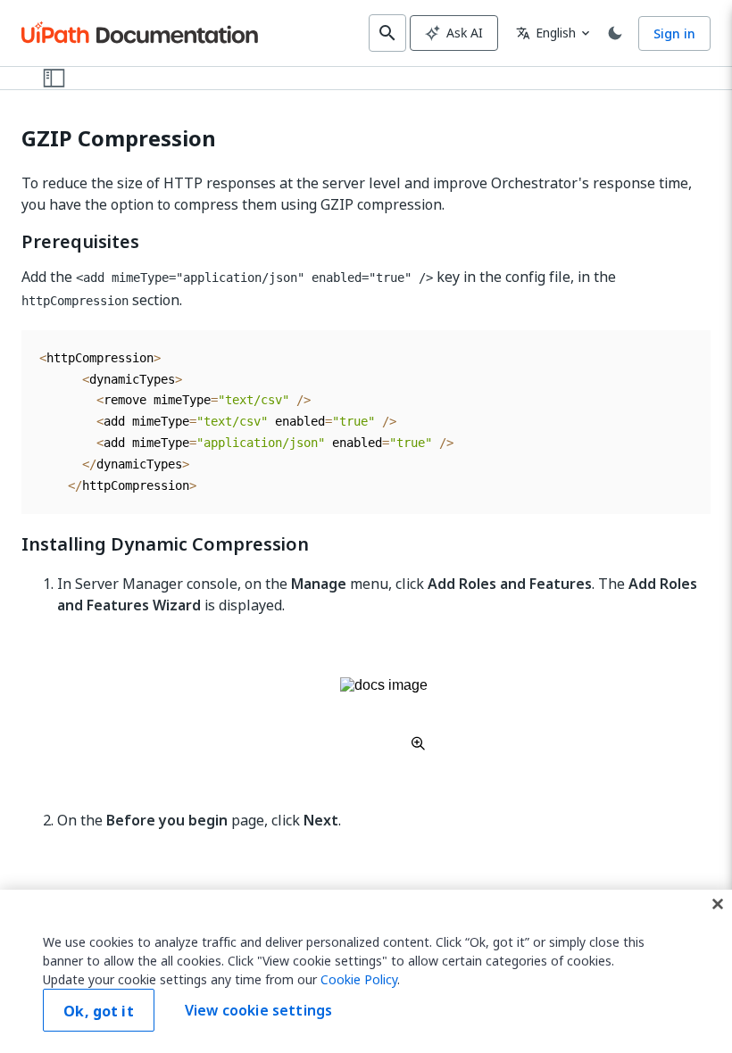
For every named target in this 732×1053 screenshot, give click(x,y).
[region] (366, 971)
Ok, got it (98, 1011)
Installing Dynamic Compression (165, 544)
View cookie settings (258, 1010)
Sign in (674, 33)
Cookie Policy (358, 979)
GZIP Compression (118, 139)
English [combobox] (546, 32)
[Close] (717, 904)
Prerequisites (80, 241)
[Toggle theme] (615, 33)
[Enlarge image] (384, 713)
